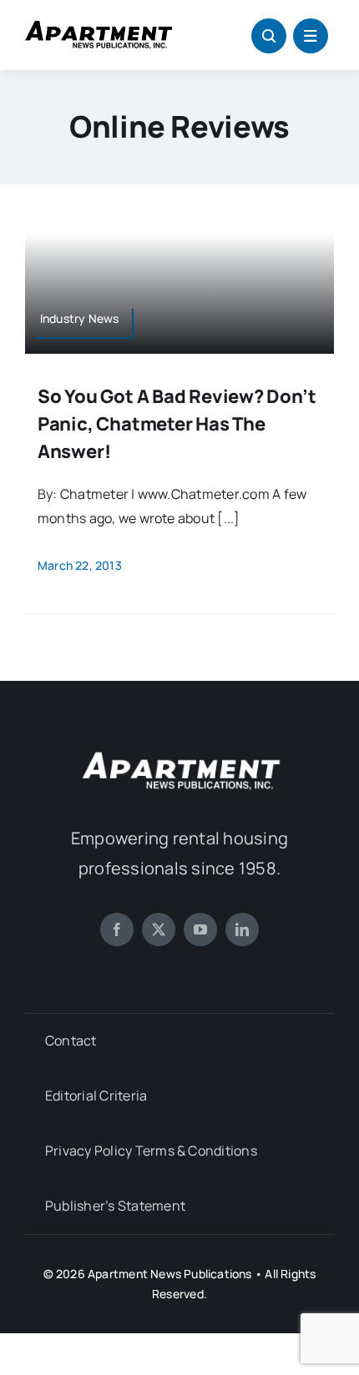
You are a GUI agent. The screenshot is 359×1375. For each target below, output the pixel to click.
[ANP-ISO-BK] (98, 27)
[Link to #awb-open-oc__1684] (310, 35)
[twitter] (158, 929)
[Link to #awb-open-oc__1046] (268, 35)
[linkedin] (242, 929)
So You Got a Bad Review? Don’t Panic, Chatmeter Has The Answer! (177, 424)
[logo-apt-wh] (179, 754)
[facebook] (117, 929)
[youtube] (200, 929)
